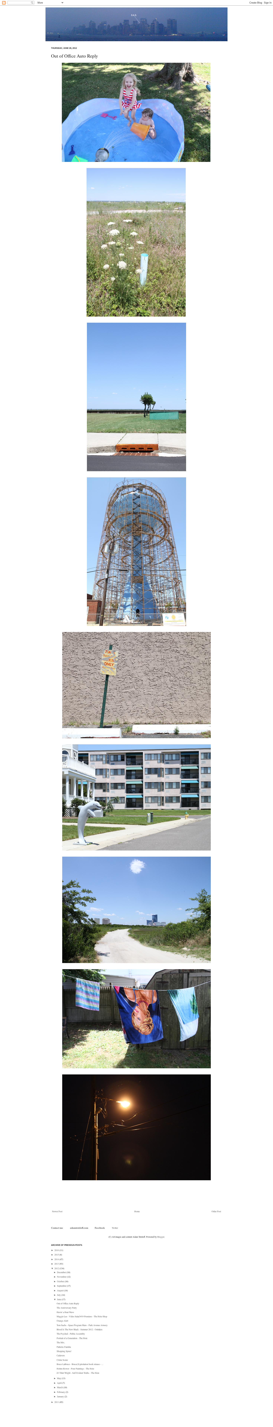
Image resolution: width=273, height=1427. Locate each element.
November (62, 1276)
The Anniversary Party (67, 1307)
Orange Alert (62, 1320)
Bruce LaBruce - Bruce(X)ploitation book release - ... (80, 1364)
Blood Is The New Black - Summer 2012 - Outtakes (80, 1329)
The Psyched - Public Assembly (71, 1333)
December (61, 1272)
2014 (56, 1259)
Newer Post (57, 1211)
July (59, 1294)
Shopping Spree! (64, 1351)
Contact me (57, 1227)
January (60, 1396)
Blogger (160, 1236)
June (59, 1299)
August (60, 1290)
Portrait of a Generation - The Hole (72, 1338)
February (61, 1391)
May (59, 1378)
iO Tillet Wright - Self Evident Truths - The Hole (78, 1372)
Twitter (115, 1227)
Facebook (100, 1227)
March (60, 1387)
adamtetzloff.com (79, 1227)
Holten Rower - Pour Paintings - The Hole (75, 1368)
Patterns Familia (64, 1346)
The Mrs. (61, 1342)
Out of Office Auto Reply (68, 1303)
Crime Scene (62, 1359)
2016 (56, 1250)
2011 (56, 1401)
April (59, 1382)
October (61, 1281)
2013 (56, 1263)
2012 (56, 1268)
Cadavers (61, 1355)
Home (137, 1211)
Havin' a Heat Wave (65, 1312)
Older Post (216, 1211)
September (62, 1285)
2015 (56, 1254)
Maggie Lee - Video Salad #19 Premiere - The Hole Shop (82, 1316)
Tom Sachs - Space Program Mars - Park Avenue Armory (82, 1325)
